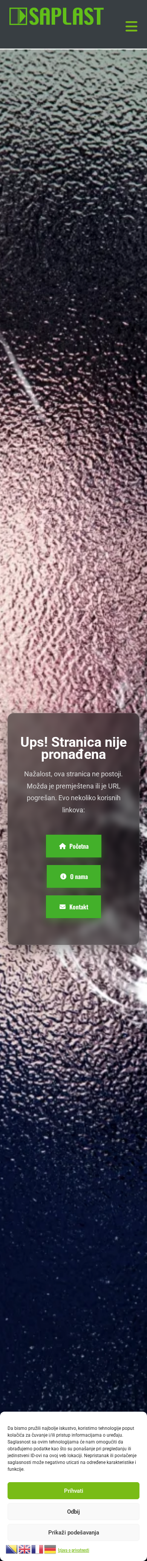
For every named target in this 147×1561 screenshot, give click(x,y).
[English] (24, 1548)
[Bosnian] (12, 1548)
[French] (37, 1548)
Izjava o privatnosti (73, 1550)
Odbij (73, 1511)
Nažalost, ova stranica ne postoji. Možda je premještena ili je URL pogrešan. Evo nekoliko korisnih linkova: (73, 792)
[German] (50, 1548)
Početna (79, 846)
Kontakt (78, 906)
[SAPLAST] (56, 16)
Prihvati (73, 1490)
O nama (79, 876)
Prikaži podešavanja (73, 1532)
